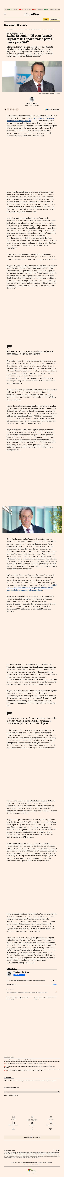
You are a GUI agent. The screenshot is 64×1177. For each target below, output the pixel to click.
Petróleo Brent (28, 9)
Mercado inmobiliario (36, 29)
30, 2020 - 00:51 (34, 105)
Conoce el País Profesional (32, 1137)
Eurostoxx (11, 1095)
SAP (8, 992)
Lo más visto (7, 1077)
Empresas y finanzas (15, 25)
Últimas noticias (50, 29)
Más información (10, 999)
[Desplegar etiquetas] (56, 992)
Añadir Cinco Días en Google (53, 109)
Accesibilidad (49, 1162)
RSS (27, 1164)
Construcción (26, 29)
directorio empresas (50, 1125)
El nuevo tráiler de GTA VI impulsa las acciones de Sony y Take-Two (25, 1071)
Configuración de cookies (32, 1162)
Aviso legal (17, 1162)
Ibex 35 (6, 9)
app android (50, 1130)
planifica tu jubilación (13, 1125)
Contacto (13, 1162)
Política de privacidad (42, 1162)
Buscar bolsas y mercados (11, 1087)
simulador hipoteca (32, 1119)
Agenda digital (13, 992)
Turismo (44, 29)
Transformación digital (29, 992)
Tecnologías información (41, 992)
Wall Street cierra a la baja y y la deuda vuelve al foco (21, 1060)
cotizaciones (13, 1130)
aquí (39, 999)
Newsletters (31, 1164)
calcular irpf (13, 1119)
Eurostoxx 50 (41, 9)
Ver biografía (17, 974)
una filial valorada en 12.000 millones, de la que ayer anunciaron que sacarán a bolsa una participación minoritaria (32, 587)
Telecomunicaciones (13, 29)
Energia (20, 29)
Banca (5, 29)
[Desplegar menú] (5, 14)
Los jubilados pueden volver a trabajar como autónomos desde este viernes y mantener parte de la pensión (31, 1080)
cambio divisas (32, 1125)
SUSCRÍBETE (46, 19)
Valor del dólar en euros (55, 9)
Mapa (25, 1164)
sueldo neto (50, 1119)
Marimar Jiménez (32, 103)
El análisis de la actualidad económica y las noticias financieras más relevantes (27, 980)
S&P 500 (16, 9)
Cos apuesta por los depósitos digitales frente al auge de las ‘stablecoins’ (27, 1063)
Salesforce (20, 992)
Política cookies (23, 1162)
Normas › (55, 984)
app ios (32, 1130)
